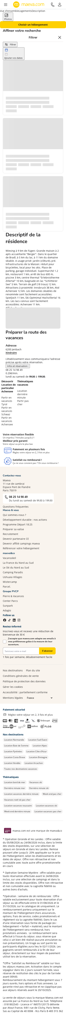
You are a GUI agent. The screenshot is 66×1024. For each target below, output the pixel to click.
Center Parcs (10, 601)
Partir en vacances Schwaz (6, 411)
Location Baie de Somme (16, 745)
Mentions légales (13, 697)
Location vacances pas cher (47, 811)
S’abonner (47, 650)
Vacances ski (35, 782)
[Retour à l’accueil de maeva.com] (29, 4)
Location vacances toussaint (18, 805)
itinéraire (11, 352)
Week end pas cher (52, 793)
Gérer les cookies (13, 686)
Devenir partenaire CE (16, 538)
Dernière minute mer (14, 788)
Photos (8, 19)
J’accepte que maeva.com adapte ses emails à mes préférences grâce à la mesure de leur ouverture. (32, 641)
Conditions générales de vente (21, 676)
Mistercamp (10, 581)
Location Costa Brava (14, 757)
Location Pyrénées (13, 751)
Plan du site (33, 670)
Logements (25, 11)
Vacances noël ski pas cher (17, 799)
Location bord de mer (14, 782)
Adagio (7, 610)
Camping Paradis (13, 572)
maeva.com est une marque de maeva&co (37, 830)
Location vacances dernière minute (21, 793)
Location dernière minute (22, 394)
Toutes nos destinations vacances (20, 768)
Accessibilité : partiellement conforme (25, 692)
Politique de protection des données (24, 681)
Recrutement (10, 534)
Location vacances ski (46, 805)
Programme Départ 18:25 (17, 524)
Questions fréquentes (16, 506)
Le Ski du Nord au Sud (16, 567)
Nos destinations (13, 670)
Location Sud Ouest (37, 739)
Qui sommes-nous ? (14, 515)
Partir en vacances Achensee (7, 421)
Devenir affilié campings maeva (21, 543)
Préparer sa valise (13, 529)
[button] (5, 4)
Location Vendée (12, 763)
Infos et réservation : (18, 366)
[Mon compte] (59, 4)
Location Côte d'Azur (36, 751)
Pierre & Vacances (13, 596)
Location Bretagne (38, 757)
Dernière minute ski (39, 788)
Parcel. (7, 586)
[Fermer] (59, 37)
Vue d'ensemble (9, 11)
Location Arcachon (34, 763)
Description (38, 11)
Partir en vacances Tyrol (6, 401)
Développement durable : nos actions (25, 519)
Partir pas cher (23, 402)
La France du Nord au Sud (18, 562)
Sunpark (8, 605)
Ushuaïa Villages (12, 577)
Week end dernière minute (17, 811)
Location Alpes (40, 745)
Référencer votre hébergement (21, 548)
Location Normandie (14, 739)
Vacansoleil (9, 558)
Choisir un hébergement (33, 24)
